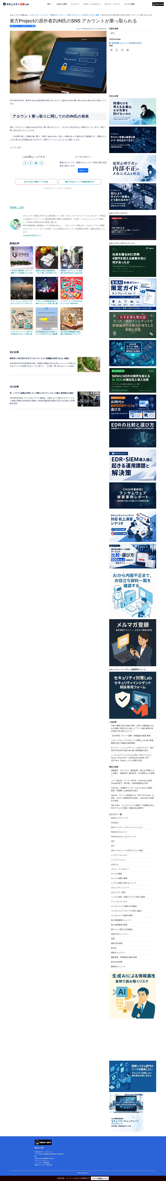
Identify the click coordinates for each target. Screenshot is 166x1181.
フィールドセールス (119, 901)
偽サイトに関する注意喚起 (122, 929)
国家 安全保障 (116, 943)
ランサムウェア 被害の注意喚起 (124, 906)
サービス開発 (116, 874)
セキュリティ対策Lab (18, 15)
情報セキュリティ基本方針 (43, 1165)
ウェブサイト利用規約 (42, 1163)
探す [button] (49, 4)
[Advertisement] (129, 74)
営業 (113, 938)
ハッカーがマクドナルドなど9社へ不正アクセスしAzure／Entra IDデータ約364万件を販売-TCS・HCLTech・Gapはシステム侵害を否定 (131, 758)
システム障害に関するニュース (123, 883)
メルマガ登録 (129, 4)
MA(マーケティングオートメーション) (126, 827)
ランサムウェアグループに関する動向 (126, 911)
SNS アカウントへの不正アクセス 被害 (83, 15)
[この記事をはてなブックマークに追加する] (41, 163)
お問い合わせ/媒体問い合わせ (44, 1158)
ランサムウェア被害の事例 (122, 915)
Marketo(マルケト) (119, 832)
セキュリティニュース (39, 15)
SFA (112, 846)
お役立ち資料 (62, 4)
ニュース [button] (74, 4)
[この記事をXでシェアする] (25, 163)
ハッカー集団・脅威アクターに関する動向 (128, 897)
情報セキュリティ (57, 15)
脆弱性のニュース (118, 966)
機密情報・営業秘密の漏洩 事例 (124, 957)
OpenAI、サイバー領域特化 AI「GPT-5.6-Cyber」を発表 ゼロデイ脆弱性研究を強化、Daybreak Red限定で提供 (132, 798)
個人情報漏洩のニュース (121, 920)
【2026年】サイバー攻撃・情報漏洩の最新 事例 (130, 736)
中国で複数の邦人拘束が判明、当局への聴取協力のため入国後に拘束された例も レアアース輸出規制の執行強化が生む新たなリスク (132, 728)
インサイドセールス (119, 855)
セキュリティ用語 (118, 892)
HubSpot (115, 822)
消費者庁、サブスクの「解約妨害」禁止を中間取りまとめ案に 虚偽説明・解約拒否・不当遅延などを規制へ (132, 773)
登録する (83, 170)
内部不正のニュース (119, 934)
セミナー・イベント (112, 4)
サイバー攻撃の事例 (119, 878)
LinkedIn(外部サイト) (32, 235)
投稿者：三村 (17, 207)
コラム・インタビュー (92, 4)
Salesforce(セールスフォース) (123, 836)
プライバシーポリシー (42, 1160)
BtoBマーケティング (119, 818)
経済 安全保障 (116, 962)
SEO (113, 841)
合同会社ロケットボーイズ (43, 1152)
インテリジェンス (118, 860)
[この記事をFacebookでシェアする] (30, 163)
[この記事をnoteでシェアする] (36, 163)
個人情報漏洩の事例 (119, 925)
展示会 (113, 948)
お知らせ (114, 864)
